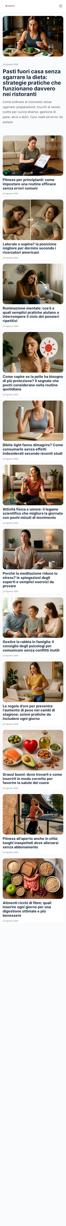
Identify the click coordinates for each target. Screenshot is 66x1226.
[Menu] (60, 5)
